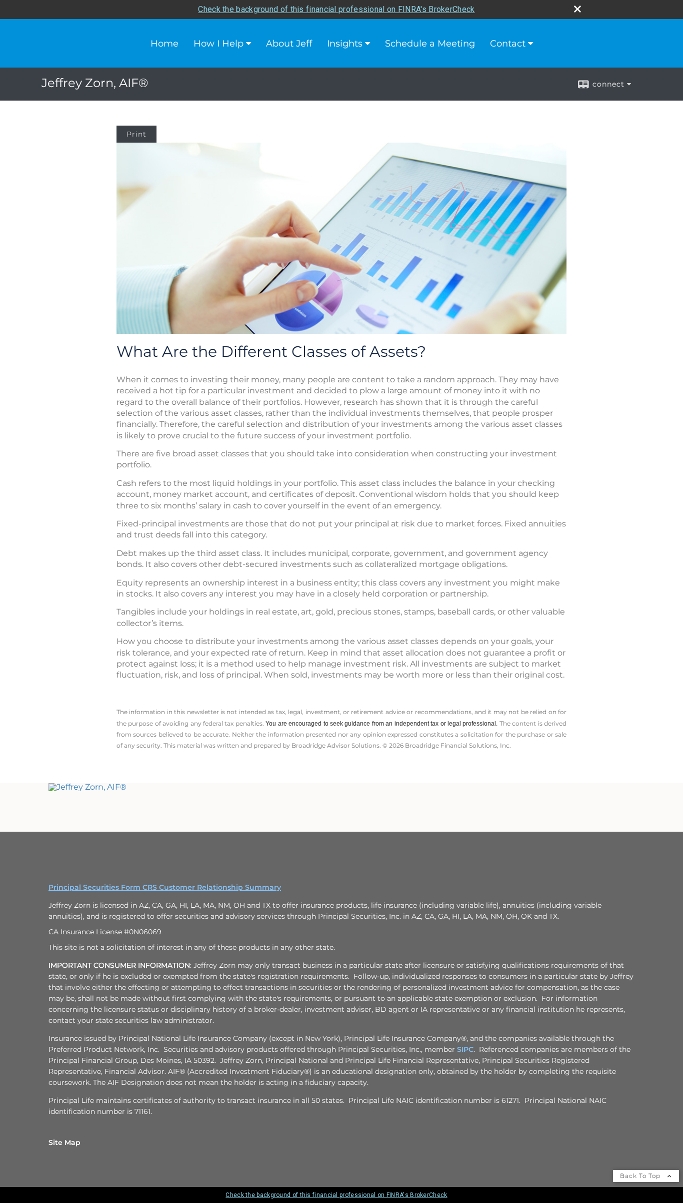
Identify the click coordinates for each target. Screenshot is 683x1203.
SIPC (465, 1049)
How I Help (219, 43)
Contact (508, 43)
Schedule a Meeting (430, 43)
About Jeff (289, 43)
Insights (344, 43)
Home (164, 43)
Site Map (64, 1142)
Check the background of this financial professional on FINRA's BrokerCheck (336, 9)
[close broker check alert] (578, 9)
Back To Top (641, 1175)
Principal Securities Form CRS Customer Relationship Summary (164, 887)
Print (136, 134)
